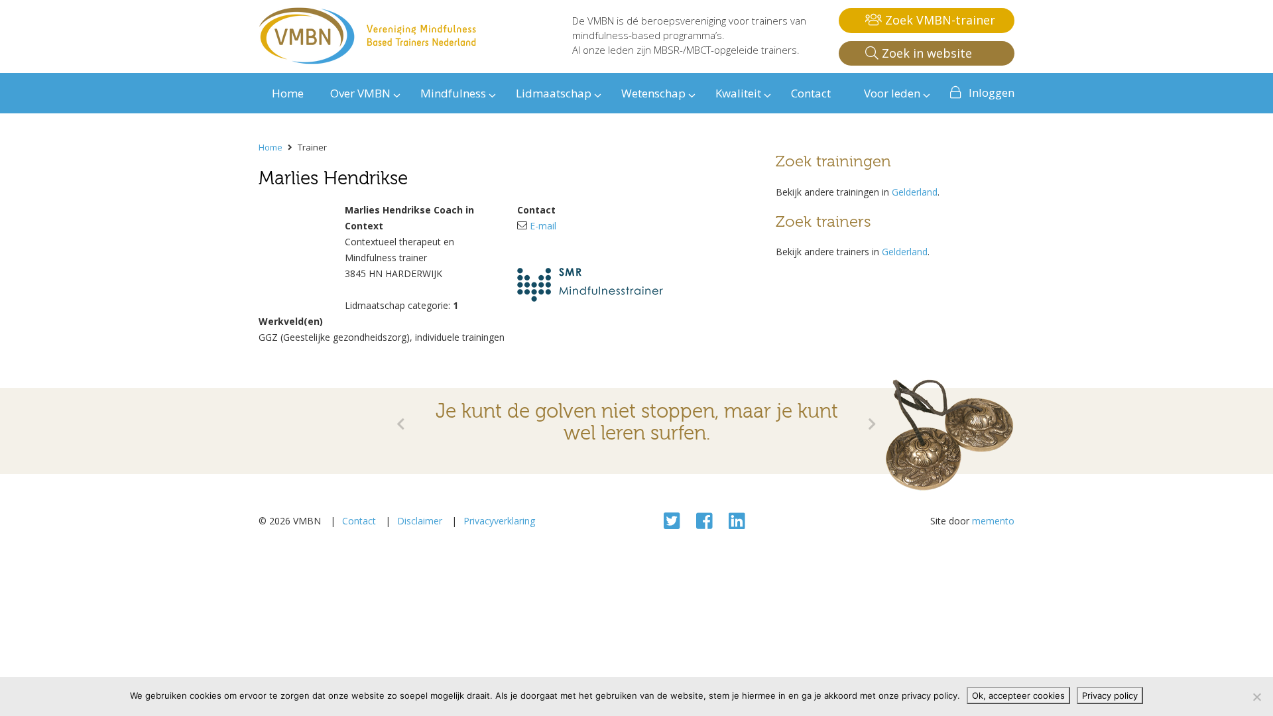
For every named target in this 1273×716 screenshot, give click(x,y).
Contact (359, 520)
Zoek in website (925, 53)
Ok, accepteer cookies (1018, 695)
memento (993, 520)
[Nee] (1256, 696)
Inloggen (991, 92)
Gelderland (915, 192)
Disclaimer (419, 520)
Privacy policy (1110, 695)
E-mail (543, 225)
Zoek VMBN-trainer (938, 20)
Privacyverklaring (499, 520)
